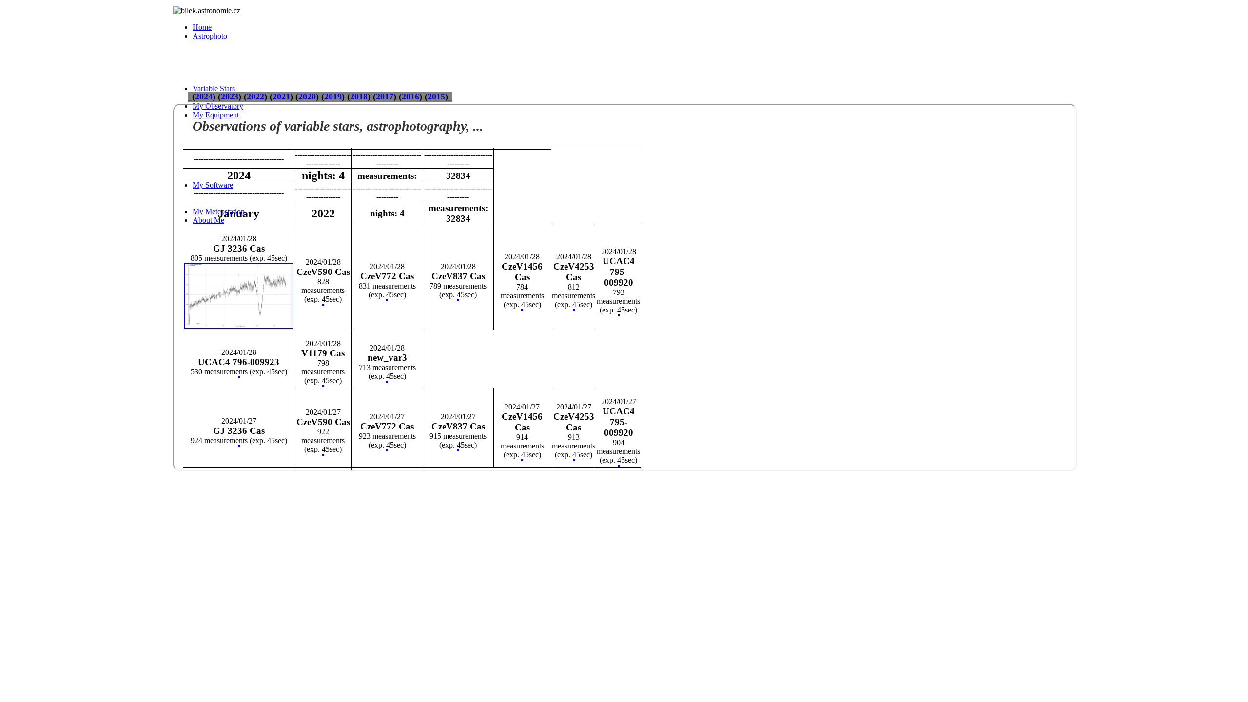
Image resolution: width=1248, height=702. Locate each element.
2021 (281, 96)
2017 (384, 96)
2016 (410, 96)
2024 (204, 96)
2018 (359, 96)
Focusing (246, 80)
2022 (255, 96)
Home (202, 27)
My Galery (229, 44)
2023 (229, 96)
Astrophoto (210, 36)
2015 (436, 96)
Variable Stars (214, 88)
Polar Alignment (257, 71)
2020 (307, 96)
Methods (245, 62)
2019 (333, 96)
